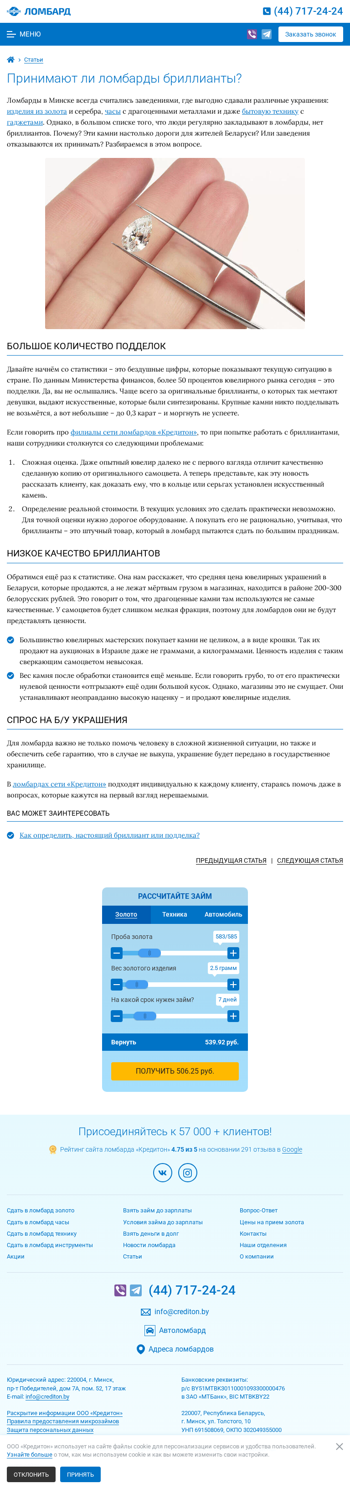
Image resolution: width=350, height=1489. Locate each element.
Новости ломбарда (149, 1245)
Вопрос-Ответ (259, 1210)
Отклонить (31, 1474)
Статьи (132, 1256)
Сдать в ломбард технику (42, 1233)
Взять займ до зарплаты (157, 1210)
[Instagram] (187, 1172)
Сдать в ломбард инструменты (50, 1245)
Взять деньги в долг (151, 1233)
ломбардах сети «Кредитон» (59, 784)
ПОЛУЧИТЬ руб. (175, 1071)
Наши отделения (263, 1245)
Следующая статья (310, 860)
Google (292, 1149)
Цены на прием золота (272, 1222)
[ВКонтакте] (162, 1172)
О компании (257, 1256)
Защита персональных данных (50, 1429)
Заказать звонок (310, 34)
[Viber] (252, 34)
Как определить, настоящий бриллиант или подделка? (110, 835)
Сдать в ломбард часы (38, 1222)
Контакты (253, 1233)
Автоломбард (182, 1330)
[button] (117, 953)
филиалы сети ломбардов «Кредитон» (134, 432)
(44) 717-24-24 (308, 11)
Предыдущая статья (231, 860)
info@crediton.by (181, 1312)
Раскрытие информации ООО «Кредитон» (65, 1413)
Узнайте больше (29, 1454)
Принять (80, 1474)
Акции (16, 1256)
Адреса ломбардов (181, 1349)
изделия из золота (37, 111)
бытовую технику (270, 111)
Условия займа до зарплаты (163, 1222)
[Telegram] (267, 34)
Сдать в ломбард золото (40, 1210)
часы (113, 111)
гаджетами (25, 122)
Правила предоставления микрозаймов (63, 1421)
